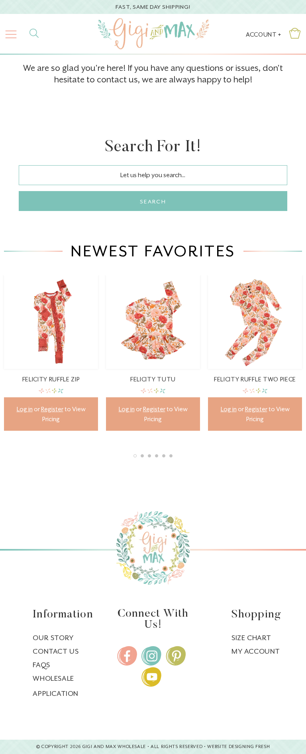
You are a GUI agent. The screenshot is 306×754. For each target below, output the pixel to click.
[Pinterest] (176, 656)
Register (52, 409)
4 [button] (156, 455)
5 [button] (163, 455)
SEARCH (153, 201)
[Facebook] (127, 656)
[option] (51, 359)
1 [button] (135, 455)
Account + (263, 34)
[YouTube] (151, 677)
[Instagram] (151, 656)
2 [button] (142, 455)
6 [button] (171, 455)
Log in (25, 409)
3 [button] (149, 455)
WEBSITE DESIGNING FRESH (238, 746)
